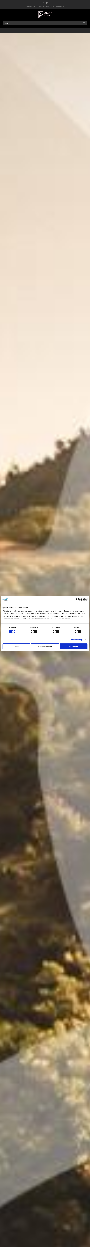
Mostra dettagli (77, 640)
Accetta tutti (73, 646)
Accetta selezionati (45, 646)
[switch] (34, 631)
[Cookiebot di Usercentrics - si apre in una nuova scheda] (77, 599)
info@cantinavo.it (57, 7)
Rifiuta (16, 646)
